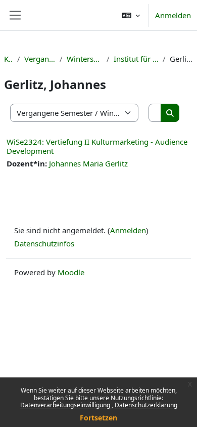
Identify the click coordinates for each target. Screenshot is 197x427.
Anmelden (173, 15)
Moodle (71, 272)
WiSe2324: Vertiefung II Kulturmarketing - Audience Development (97, 146)
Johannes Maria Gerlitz (88, 163)
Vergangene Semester (40, 59)
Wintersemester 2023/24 (85, 59)
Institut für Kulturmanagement (136, 59)
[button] (130, 15)
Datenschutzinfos (44, 243)
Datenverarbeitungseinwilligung (66, 405)
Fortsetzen (98, 417)
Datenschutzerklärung (146, 405)
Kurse (8, 59)
